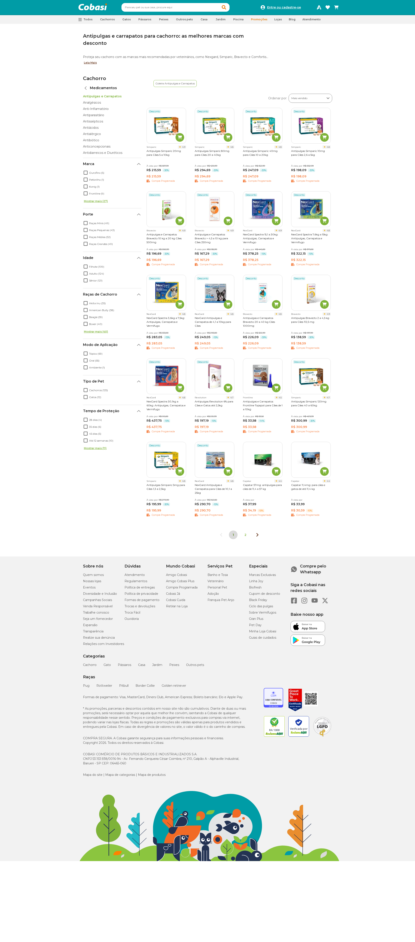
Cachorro (94, 78)
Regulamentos (135, 581)
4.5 (280, 397)
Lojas (278, 19)
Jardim (157, 665)
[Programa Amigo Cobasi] (319, 7)
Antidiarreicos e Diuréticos (102, 153)
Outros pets (195, 665)
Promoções (259, 19)
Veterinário (216, 581)
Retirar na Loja (177, 606)
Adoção (213, 594)
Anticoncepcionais (96, 146)
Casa (141, 665)
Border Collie (145, 686)
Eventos (89, 587)
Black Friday (258, 600)
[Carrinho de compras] (336, 7)
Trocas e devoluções (139, 606)
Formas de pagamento (142, 600)
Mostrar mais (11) (95, 448)
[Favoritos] (327, 7)
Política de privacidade (141, 594)
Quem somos (93, 575)
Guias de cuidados (262, 638)
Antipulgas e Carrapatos (102, 96)
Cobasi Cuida (175, 600)
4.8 (231, 147)
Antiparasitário (93, 115)
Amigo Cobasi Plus (180, 581)
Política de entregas (139, 587)
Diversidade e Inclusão (100, 594)
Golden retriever (174, 686)
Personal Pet (217, 587)
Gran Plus (256, 619)
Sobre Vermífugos (262, 612)
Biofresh (255, 587)
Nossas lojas (92, 581)
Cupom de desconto (264, 594)
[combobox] (175, 7)
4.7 (231, 397)
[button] (224, 7)
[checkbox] (86, 173)
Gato (107, 665)
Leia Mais (90, 62)
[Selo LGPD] (322, 737)
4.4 (280, 481)
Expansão (90, 625)
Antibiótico (91, 140)
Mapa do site (92, 775)
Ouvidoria (131, 619)
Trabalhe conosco (96, 612)
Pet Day (255, 625)
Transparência (93, 631)
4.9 (183, 147)
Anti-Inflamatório (96, 109)
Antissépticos (93, 121)
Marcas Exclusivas (262, 575)
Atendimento (311, 19)
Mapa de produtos (152, 775)
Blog (292, 19)
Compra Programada (182, 587)
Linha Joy (256, 581)
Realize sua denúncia (99, 638)
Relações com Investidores (103, 644)
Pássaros (124, 665)
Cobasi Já (173, 594)
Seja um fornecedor (98, 619)
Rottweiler (104, 686)
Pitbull (124, 686)
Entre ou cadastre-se (284, 7)
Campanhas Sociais (97, 600)
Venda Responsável (98, 606)
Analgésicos (92, 102)
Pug (86, 686)
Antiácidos (91, 128)
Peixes (174, 665)
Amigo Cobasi (176, 575)
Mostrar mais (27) (96, 201)
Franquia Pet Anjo (221, 600)
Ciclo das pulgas (261, 606)
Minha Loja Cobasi (262, 631)
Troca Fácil (132, 612)
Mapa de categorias (120, 775)
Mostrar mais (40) (96, 331)
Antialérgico (92, 134)
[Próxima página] (257, 534)
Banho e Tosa (218, 575)
